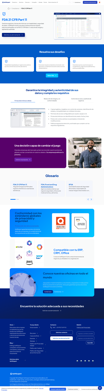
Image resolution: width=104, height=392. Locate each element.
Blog (11, 343)
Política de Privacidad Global (36, 344)
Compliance (15, 8)
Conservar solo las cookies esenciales (91, 389)
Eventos (32, 338)
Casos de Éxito (34, 336)
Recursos (33, 333)
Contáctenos (78, 2)
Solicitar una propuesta (22, 159)
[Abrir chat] (100, 388)
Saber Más (50, 75)
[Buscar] (69, 2)
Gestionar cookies (73, 389)
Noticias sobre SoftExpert (14, 360)
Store (11, 325)
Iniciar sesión (34, 327)
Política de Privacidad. (83, 327)
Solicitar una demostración (90, 2)
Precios (45, 2)
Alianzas (40, 2)
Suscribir (90, 343)
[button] (99, 2)
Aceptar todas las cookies (58, 389)
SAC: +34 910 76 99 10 (59, 327)
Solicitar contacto (61, 332)
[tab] (23, 100)
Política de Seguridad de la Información (36, 352)
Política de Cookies (36, 348)
